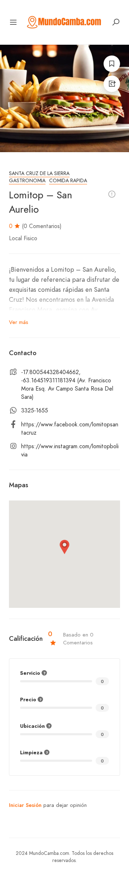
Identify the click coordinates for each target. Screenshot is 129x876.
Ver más (18, 322)
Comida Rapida (68, 180)
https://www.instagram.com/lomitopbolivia (70, 450)
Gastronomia (27, 180)
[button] (64, 547)
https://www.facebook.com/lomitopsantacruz (69, 429)
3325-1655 (34, 411)
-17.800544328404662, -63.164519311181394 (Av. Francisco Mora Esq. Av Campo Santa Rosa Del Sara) (67, 384)
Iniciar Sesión (25, 805)
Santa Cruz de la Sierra (39, 173)
